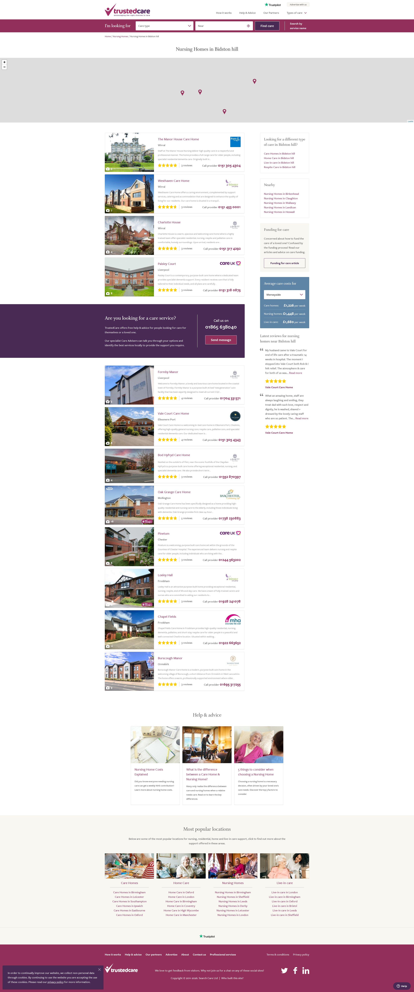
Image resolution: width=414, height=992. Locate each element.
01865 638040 (221, 326)
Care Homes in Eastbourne (129, 910)
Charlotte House (169, 222)
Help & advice (133, 954)
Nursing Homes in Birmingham (233, 892)
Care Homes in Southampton (129, 901)
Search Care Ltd (208, 978)
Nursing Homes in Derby (232, 906)
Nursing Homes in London (233, 915)
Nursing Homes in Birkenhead (281, 194)
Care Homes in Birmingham (129, 892)
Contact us (199, 954)
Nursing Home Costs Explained (149, 772)
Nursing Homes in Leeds (233, 901)
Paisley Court (167, 263)
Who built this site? (232, 978)
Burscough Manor (170, 658)
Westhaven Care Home (173, 180)
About (185, 954)
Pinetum (163, 533)
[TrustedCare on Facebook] (295, 970)
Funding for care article (284, 263)
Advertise (171, 954)
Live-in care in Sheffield (285, 915)
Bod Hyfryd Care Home (174, 455)
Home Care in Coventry (181, 906)
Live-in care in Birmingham (284, 897)
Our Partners (271, 13)
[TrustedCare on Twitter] (284, 970)
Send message (221, 339)
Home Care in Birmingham (181, 901)
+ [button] (4, 62)
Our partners (154, 954)
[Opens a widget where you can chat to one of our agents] (402, 986)
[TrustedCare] (127, 9)
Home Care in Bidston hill (279, 158)
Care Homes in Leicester (129, 897)
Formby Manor (168, 371)
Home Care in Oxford (181, 892)
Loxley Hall (165, 575)
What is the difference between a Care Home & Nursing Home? (203, 774)
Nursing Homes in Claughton (281, 198)
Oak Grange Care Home (174, 492)
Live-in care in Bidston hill (279, 162)
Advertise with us (298, 4)
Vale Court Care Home (173, 413)
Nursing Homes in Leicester (233, 910)
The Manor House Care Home (178, 139)
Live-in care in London (285, 892)
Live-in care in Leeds (285, 910)
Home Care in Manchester (181, 915)
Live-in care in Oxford (284, 901)
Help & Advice (247, 13)
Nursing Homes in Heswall (279, 212)
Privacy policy (301, 954)
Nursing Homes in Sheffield (233, 897)
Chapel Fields (167, 616)
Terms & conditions (278, 954)
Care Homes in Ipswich (129, 906)
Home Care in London (181, 897)
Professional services (223, 954)
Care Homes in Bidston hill (279, 153)
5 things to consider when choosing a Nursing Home (256, 772)
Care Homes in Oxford (129, 915)
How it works (224, 13)
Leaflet (410, 121)
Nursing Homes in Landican (280, 207)
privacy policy (56, 982)
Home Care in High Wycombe (181, 910)
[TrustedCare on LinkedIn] (305, 970)
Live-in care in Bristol (284, 906)
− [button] (4, 67)
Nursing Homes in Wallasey (280, 203)
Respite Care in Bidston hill (279, 167)
